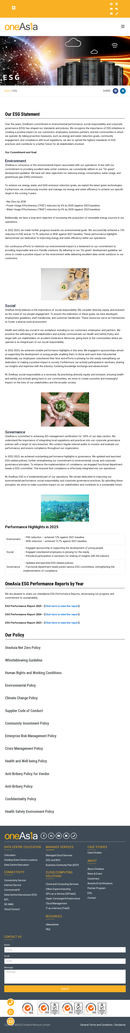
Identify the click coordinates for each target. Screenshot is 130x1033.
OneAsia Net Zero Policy (23, 648)
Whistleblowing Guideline (23, 660)
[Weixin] (116, 8)
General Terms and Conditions (96, 1024)
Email (6, 956)
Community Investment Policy (27, 723)
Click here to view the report (62, 606)
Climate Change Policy (21, 698)
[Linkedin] (116, 4)
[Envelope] (111, 13)
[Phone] (116, 13)
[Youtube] (111, 8)
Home (7, 90)
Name (7, 945)
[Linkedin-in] (51, 836)
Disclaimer (120, 1024)
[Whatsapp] (11, 1012)
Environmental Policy (20, 685)
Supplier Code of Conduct (24, 711)
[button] (13, 8)
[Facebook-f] (44, 836)
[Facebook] (111, 4)
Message (8, 967)
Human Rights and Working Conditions (33, 673)
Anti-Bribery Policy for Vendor (27, 774)
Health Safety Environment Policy (29, 811)
